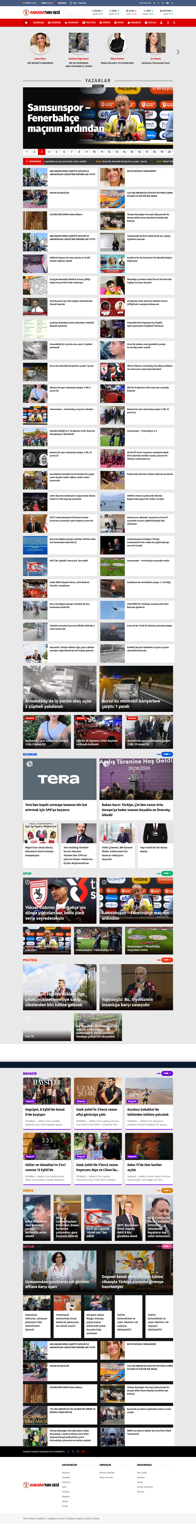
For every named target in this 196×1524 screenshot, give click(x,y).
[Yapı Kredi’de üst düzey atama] (155, 833)
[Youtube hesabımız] (167, 3)
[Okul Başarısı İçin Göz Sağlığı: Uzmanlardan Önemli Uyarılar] (35, 315)
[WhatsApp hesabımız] (172, 3)
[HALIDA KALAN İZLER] (35, 207)
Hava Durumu (106, 1477)
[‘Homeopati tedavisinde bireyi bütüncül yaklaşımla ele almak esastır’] (67, 1303)
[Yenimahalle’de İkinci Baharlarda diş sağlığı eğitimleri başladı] (112, 250)
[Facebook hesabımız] (154, 3)
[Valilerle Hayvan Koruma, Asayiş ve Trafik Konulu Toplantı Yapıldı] (35, 272)
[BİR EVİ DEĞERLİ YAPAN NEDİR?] (112, 185)
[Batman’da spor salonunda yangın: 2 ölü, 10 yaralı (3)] (35, 467)
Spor (120, 22)
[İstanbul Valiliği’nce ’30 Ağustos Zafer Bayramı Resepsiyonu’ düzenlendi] (35, 445)
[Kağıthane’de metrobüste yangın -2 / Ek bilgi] (112, 597)
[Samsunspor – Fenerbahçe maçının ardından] (35, 424)
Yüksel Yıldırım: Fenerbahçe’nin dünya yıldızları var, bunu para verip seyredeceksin (129, 161)
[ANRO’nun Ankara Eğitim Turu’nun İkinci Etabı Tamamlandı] (112, 1445)
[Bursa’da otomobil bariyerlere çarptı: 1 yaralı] (35, 380)
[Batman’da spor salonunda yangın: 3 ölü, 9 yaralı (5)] (35, 402)
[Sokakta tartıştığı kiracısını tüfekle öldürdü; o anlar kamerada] (35, 640)
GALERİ (31, 3)
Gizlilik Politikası (145, 1487)
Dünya (106, 22)
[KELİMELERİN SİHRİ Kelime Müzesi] (35, 229)
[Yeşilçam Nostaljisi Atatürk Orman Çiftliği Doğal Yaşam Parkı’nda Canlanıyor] (35, 294)
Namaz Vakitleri (107, 1472)
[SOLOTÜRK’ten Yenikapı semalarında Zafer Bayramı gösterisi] (112, 618)
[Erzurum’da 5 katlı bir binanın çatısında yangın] (112, 640)
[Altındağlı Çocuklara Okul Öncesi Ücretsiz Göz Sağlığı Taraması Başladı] (112, 294)
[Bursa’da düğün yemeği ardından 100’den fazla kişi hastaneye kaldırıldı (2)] (35, 553)
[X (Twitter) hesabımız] (158, 3)
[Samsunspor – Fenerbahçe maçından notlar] (112, 575)
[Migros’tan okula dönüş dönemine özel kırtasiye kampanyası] (40, 833)
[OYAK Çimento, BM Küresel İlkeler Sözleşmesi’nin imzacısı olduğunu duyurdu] (117, 833)
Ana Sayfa (142, 1472)
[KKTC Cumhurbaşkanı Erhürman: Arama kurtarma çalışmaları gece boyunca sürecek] (35, 532)
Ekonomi (73, 22)
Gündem (56, 22)
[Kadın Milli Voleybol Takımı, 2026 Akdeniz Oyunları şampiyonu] (35, 597)
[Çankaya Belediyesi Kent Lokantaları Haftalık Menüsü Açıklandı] (35, 337)
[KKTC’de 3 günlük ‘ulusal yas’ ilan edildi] (35, 575)
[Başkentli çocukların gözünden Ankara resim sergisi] (112, 1423)
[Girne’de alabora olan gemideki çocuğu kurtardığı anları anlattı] (112, 359)
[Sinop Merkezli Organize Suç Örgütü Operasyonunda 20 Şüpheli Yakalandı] (112, 337)
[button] (26, 22)
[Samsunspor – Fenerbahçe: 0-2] (112, 445)
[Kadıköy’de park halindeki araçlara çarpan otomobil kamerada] (112, 662)
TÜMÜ (98, 86)
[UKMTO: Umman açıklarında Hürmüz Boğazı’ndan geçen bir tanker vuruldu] (112, 510)
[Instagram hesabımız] (163, 3)
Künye (65, 1506)
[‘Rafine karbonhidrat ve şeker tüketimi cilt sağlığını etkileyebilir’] (128, 1303)
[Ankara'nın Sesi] (41, 14)
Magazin (136, 22)
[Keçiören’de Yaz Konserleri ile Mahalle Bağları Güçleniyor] (112, 272)
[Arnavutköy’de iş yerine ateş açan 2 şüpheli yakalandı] (35, 359)
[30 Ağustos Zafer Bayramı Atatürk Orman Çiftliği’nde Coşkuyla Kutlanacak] (112, 315)
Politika (91, 22)
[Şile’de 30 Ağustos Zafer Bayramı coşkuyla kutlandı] (112, 402)
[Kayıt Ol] (161, 22)
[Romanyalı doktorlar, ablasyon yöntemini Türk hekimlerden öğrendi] (37, 1303)
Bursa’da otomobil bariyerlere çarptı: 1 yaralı (50, 161)
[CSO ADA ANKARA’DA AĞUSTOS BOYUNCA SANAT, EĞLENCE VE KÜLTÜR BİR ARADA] (112, 207)
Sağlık (152, 22)
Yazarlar (38, 22)
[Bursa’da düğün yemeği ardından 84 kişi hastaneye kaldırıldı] (35, 618)
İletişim (140, 1491)
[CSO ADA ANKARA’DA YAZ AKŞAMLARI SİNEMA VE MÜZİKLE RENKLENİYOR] (35, 1423)
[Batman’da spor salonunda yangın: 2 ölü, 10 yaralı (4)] (112, 424)
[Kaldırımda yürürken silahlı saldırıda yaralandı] (112, 488)
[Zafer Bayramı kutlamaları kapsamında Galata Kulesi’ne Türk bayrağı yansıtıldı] (35, 510)
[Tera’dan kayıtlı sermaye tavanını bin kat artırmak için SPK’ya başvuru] (59, 779)
